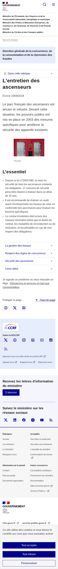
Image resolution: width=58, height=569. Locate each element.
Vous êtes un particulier (40, 439)
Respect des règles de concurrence (25, 253)
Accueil (6, 439)
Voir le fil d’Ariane (10, 40)
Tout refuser (29, 554)
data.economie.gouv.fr (40, 486)
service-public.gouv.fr (34, 523)
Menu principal (53, 4)
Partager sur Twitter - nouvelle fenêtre (15, 308)
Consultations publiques (41, 470)
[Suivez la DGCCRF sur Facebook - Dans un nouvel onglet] (15, 340)
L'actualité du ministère (40, 449)
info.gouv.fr (9, 523)
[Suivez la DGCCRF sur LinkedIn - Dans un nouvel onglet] (33, 340)
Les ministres (8, 444)
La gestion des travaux (18, 245)
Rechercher (44, 4)
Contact (6, 470)
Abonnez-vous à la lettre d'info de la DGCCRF (23, 356)
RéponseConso (45, 362)
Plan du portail (9, 476)
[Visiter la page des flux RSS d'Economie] (51, 420)
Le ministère (8, 449)
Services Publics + (38, 491)
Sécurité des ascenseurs (19, 261)
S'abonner (11, 392)
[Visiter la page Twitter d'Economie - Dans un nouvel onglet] (6, 420)
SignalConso (8, 362)
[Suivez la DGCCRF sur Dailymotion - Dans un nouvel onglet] (51, 340)
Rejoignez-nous (10, 454)
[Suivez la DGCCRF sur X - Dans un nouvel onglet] (6, 340)
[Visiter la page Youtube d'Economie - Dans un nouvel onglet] (42, 420)
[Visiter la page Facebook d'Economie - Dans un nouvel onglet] (24, 420)
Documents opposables (13, 481)
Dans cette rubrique (19, 73)
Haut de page (47, 300)
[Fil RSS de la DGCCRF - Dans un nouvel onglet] (6, 349)
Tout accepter (29, 545)
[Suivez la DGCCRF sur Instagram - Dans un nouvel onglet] (24, 340)
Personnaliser (29, 563)
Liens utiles (11, 268)
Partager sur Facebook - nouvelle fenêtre (6, 308)
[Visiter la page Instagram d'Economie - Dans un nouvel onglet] (33, 420)
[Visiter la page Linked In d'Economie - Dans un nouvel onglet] (15, 420)
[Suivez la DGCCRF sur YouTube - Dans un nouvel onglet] (42, 340)
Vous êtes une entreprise (41, 444)
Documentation (37, 481)
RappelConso (26, 362)
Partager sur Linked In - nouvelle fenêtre (24, 308)
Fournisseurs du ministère (41, 476)
